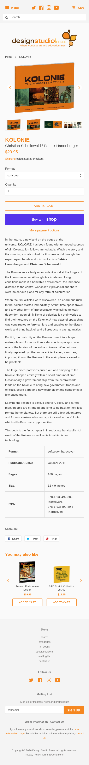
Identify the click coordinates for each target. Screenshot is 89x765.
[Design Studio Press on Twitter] (33, 8)
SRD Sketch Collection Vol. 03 (62, 588)
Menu (14, 7)
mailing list (44, 656)
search (44, 637)
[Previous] (10, 87)
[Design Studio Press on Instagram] (48, 8)
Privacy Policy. (33, 754)
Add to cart (27, 602)
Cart (80, 7)
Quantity (10, 184)
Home (8, 56)
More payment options (44, 230)
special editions (44, 651)
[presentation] (8, 580)
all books (45, 646)
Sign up (73, 710)
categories (45, 641)
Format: (10, 168)
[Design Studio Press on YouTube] (56, 8)
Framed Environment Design (27, 588)
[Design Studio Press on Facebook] (40, 8)
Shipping (10, 158)
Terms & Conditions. (53, 754)
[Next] (79, 87)
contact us (44, 661)
